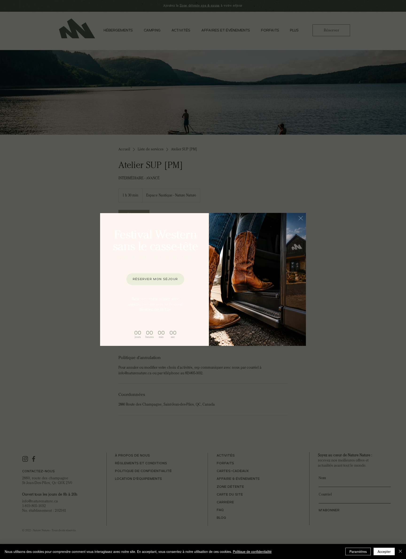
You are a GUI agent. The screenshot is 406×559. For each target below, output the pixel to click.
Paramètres (358, 551)
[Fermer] (400, 551)
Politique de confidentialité (252, 551)
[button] (301, 218)
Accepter (384, 551)
